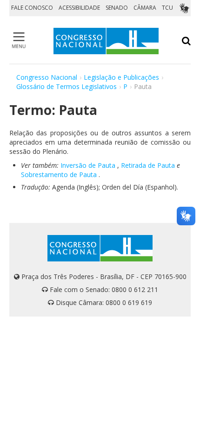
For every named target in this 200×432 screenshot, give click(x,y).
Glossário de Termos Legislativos (66, 86)
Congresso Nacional (46, 77)
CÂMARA (144, 8)
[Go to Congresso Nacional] (106, 41)
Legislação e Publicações (121, 77)
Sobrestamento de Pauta (59, 174)
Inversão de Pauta (87, 165)
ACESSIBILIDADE (79, 8)
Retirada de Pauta (148, 165)
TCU (167, 8)
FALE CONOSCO (32, 8)
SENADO (117, 8)
